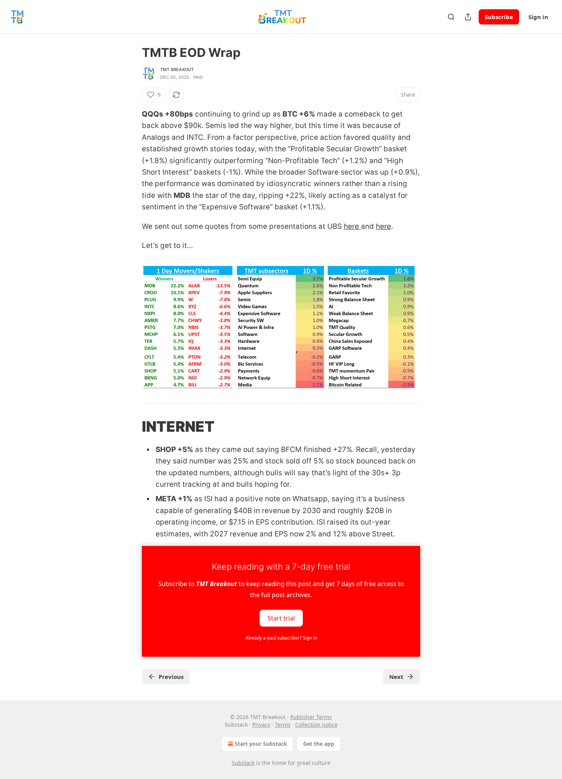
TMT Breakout (177, 69)
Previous (171, 676)
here (352, 226)
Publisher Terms (311, 717)
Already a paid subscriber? (281, 638)
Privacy (261, 724)
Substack (243, 762)
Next (396, 676)
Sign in (538, 17)
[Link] (131, 426)
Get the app (318, 743)
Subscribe (499, 17)
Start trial (281, 618)
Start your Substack (261, 743)
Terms (283, 724)
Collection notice (316, 724)
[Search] (451, 16)
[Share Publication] (468, 16)
